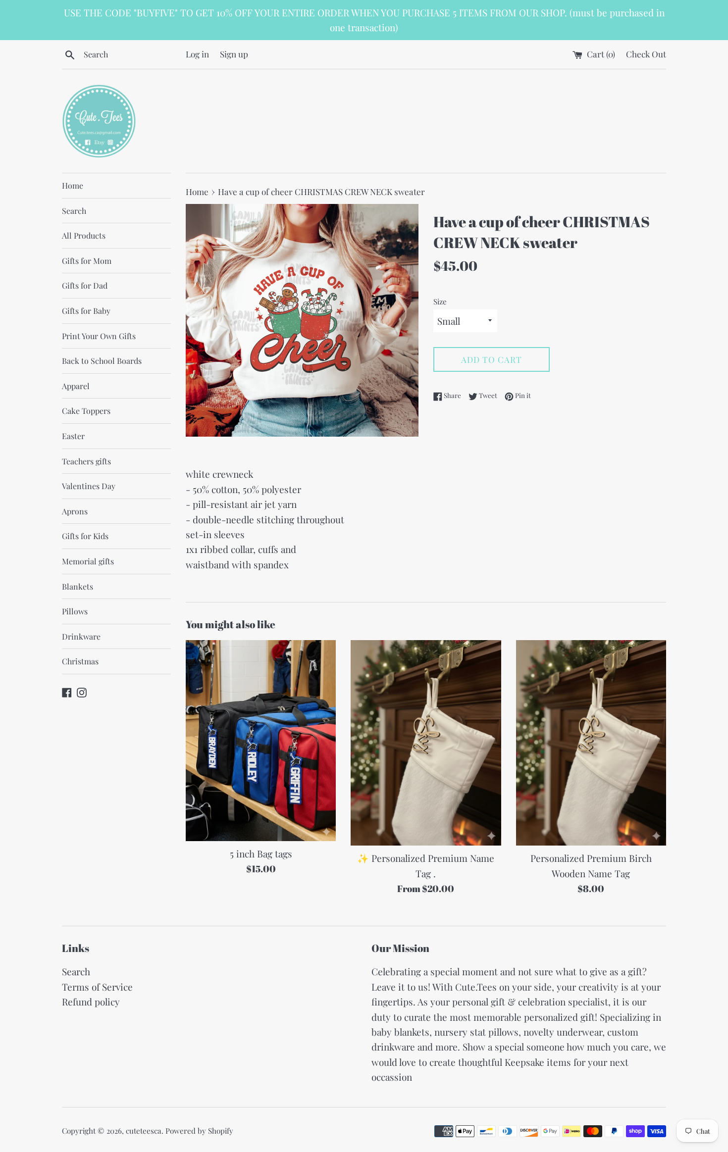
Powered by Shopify (199, 1131)
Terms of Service (97, 986)
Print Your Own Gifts (99, 336)
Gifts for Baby (86, 310)
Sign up (234, 53)
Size (440, 301)
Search (74, 210)
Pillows (75, 611)
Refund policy (91, 1001)
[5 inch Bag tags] (261, 740)
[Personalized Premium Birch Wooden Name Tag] (591, 743)
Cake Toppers (86, 410)
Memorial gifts (88, 561)
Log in (197, 53)
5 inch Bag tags (261, 853)
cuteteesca (143, 1131)
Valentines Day (88, 486)
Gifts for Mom (86, 260)
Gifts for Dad (84, 285)
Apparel (76, 386)
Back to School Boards (102, 360)
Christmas (80, 661)
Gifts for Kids (85, 536)
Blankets (77, 586)
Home (72, 185)
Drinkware (81, 636)
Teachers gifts (86, 461)
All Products (83, 235)
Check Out (646, 53)
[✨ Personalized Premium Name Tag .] (426, 743)
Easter (73, 436)
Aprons (75, 511)
